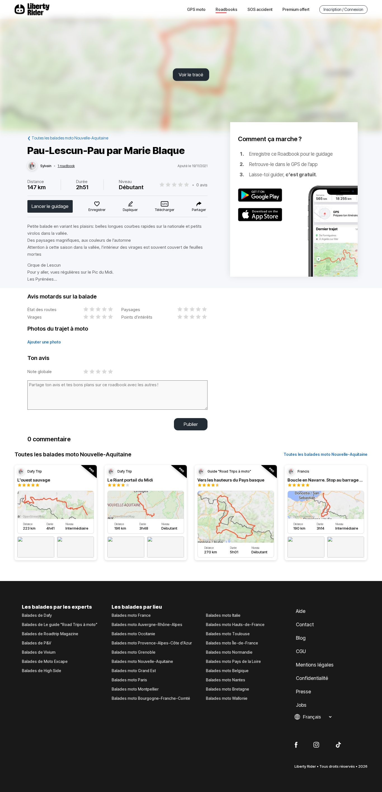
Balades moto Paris (129, 680)
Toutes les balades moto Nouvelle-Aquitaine (325, 454)
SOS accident (259, 9)
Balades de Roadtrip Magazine (50, 634)
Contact (305, 624)
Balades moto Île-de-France (232, 643)
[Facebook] (296, 745)
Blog (301, 638)
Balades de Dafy (37, 615)
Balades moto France (131, 615)
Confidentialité (312, 678)
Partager (199, 209)
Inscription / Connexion (343, 9)
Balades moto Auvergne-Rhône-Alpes (147, 625)
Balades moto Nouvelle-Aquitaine (142, 661)
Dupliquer (130, 209)
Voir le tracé (191, 74)
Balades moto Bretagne (227, 689)
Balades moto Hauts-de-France (235, 625)
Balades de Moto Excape (45, 661)
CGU (301, 651)
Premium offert (295, 9)
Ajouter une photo (44, 342)
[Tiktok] (338, 745)
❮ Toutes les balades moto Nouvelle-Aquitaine (67, 138)
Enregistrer (96, 209)
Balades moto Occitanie (133, 634)
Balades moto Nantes (225, 680)
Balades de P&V (36, 643)
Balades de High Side (41, 671)
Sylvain (45, 166)
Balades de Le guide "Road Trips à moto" (59, 625)
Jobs (301, 705)
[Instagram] (316, 745)
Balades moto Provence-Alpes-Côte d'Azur (152, 643)
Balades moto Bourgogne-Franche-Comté (151, 698)
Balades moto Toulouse (228, 634)
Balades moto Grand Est (134, 671)
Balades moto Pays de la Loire (233, 661)
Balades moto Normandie (229, 652)
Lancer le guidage (50, 206)
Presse (303, 691)
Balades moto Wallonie (226, 698)
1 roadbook (66, 166)
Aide (300, 611)
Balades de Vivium (38, 652)
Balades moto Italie (223, 615)
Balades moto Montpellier (135, 689)
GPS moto (196, 9)
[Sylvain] (32, 166)
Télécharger (164, 209)
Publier (191, 424)
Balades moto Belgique (227, 671)
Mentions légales (315, 665)
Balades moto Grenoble (133, 652)
